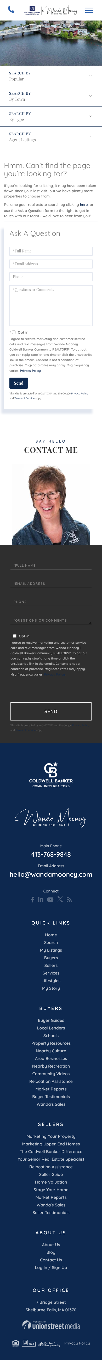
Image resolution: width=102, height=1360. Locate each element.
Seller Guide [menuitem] (51, 1174)
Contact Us (51, 1259)
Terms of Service (24, 398)
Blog (51, 1252)
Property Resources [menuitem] (51, 1043)
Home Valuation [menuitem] (51, 1182)
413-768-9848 (51, 851)
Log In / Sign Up (51, 1267)
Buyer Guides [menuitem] (51, 1020)
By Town (17, 99)
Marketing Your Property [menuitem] (51, 1136)
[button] (91, 56)
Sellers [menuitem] (51, 965)
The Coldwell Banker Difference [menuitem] (51, 1151)
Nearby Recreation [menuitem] (51, 1066)
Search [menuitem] (51, 942)
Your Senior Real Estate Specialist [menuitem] (51, 1159)
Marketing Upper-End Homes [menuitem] (51, 1143)
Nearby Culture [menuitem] (51, 1050)
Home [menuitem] (51, 934)
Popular (16, 79)
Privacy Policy (30, 371)
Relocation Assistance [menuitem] (51, 1081)
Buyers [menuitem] (51, 957)
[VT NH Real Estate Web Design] (51, 1324)
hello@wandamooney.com (51, 871)
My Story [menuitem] (51, 988)
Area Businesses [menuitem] (51, 1058)
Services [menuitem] (51, 973)
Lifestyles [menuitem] (51, 980)
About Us (51, 1244)
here (84, 204)
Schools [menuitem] (51, 1035)
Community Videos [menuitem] (51, 1073)
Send (19, 383)
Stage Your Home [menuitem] (50, 1189)
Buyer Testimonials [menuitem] (51, 1096)
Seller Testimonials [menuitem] (50, 1212)
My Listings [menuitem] (51, 950)
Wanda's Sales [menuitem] (51, 1104)
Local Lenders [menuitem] (51, 1028)
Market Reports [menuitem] (50, 1089)
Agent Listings (22, 140)
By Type (16, 119)
